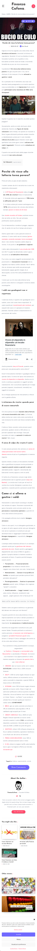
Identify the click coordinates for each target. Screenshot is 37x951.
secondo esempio (15, 239)
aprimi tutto (17, 162)
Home (3, 14)
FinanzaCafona (12, 792)
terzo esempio (27, 239)
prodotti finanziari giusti (18, 636)
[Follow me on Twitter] (20, 796)
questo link (28, 659)
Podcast (24, 654)
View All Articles (18, 811)
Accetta (18, 934)
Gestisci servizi (18, 929)
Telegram (16, 651)
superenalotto (22, 761)
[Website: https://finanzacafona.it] (17, 796)
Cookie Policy (14, 948)
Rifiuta (18, 939)
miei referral (20, 662)
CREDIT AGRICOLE (11, 715)
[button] (34, 919)
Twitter (8, 651)
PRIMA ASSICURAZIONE (13, 738)
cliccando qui (7, 749)
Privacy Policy (22, 948)
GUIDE (8, 14)
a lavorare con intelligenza (23, 633)
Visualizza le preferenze (18, 944)
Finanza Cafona (18, 6)
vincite (29, 761)
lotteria (14, 761)
